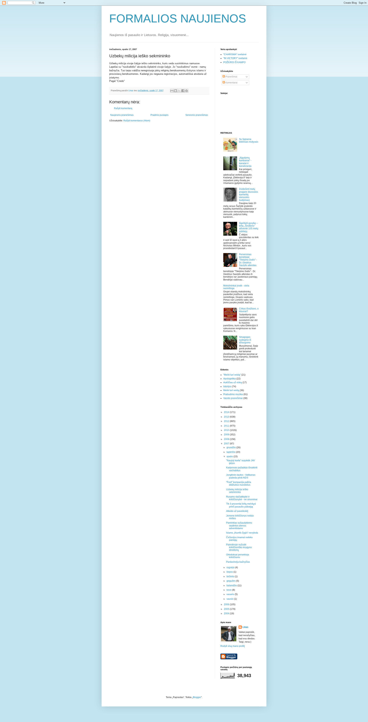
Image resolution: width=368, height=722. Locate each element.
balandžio (232, 585)
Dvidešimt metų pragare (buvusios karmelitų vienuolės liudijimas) (248, 194)
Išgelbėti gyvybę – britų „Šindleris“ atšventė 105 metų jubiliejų (248, 227)
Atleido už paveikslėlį (237, 511)
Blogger (197, 697)
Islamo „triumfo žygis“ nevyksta (242, 532)
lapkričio (231, 452)
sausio (230, 599)
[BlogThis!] (175, 91)
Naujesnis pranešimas (122, 115)
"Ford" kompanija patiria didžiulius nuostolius (238, 483)
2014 (227, 412)
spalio (230, 456)
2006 (227, 604)
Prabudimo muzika (233, 394)
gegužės (231, 581)
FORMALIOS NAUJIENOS (177, 18)
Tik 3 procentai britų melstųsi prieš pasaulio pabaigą (241, 505)
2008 (227, 439)
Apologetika (229, 378)
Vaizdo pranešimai (233, 398)
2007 (227, 443)
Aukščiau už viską (232, 382)
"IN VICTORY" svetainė (235, 58)
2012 (227, 421)
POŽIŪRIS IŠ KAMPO (234, 62)
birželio (231, 576)
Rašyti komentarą (123, 108)
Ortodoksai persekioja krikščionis (237, 556)
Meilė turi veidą (231, 390)
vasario (231, 594)
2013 (227, 416)
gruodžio (231, 447)
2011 (227, 425)
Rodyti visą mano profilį (232, 646)
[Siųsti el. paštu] (172, 91)
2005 (227, 609)
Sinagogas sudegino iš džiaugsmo (245, 340)
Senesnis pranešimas (196, 115)
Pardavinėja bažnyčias (238, 562)
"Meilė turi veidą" (232, 374)
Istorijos (227, 386)
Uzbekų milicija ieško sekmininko (237, 490)
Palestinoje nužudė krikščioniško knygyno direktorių (239, 547)
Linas (245, 627)
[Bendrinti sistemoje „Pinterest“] (186, 91)
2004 (227, 613)
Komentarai (231, 82)
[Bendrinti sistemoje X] (179, 91)
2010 (227, 430)
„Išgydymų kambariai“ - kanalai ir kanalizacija (245, 161)
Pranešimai (231, 76)
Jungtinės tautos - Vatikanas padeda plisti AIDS (240, 476)
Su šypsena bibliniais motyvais (248, 140)
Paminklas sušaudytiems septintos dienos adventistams (239, 525)
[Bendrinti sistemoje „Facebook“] (183, 91)
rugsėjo (231, 567)
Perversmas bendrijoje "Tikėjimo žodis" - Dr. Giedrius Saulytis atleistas (248, 260)
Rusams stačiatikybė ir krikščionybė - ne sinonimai (241, 498)
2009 (227, 434)
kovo (229, 590)
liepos (230, 572)
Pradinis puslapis (159, 115)
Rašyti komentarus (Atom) (136, 120)
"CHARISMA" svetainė (234, 54)
